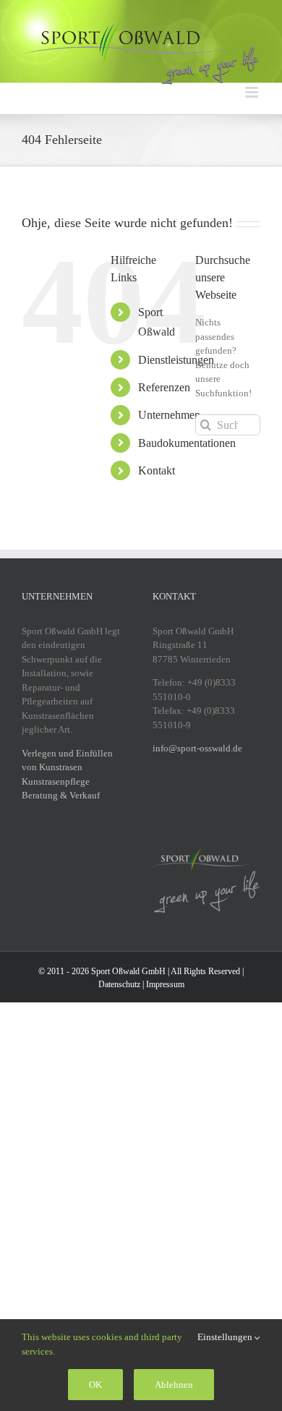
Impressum (165, 984)
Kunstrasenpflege (56, 781)
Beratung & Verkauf (61, 795)
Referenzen (164, 387)
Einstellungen (226, 1336)
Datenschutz (119, 984)
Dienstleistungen (176, 360)
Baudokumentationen (187, 443)
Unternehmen (169, 415)
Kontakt (156, 470)
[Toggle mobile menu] (252, 92)
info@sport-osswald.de (197, 748)
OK (95, 1384)
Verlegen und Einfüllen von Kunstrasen (67, 760)
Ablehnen (174, 1384)
